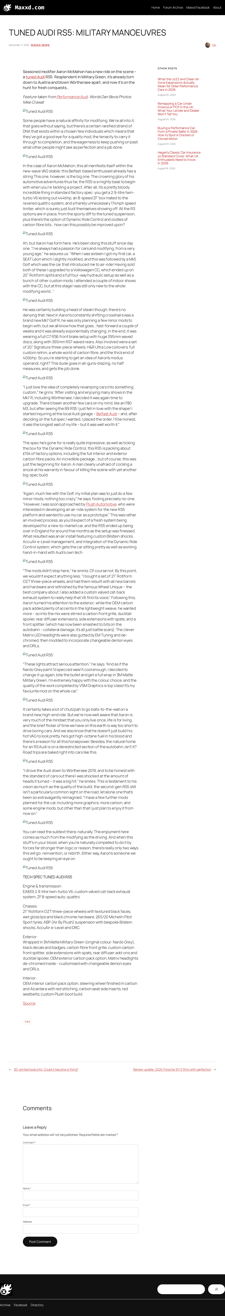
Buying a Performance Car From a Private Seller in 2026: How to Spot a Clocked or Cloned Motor (178, 133)
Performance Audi (72, 96)
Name (27, 1188)
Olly (214, 45)
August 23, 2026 (167, 143)
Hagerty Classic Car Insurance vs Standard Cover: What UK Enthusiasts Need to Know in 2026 (179, 158)
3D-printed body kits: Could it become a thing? (46, 1069)
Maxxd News (40, 45)
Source (29, 1003)
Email (26, 1205)
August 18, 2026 (166, 168)
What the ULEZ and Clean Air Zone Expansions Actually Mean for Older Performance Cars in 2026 (178, 84)
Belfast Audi (106, 413)
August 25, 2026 (167, 94)
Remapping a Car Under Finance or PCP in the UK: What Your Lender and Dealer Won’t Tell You (178, 109)
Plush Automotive (101, 504)
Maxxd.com (29, 7)
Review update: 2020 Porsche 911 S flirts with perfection (172, 1069)
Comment (29, 1142)
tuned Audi (35, 77)
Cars (27, 1021)
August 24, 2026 (167, 119)
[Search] (216, 1289)
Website (27, 1221)
